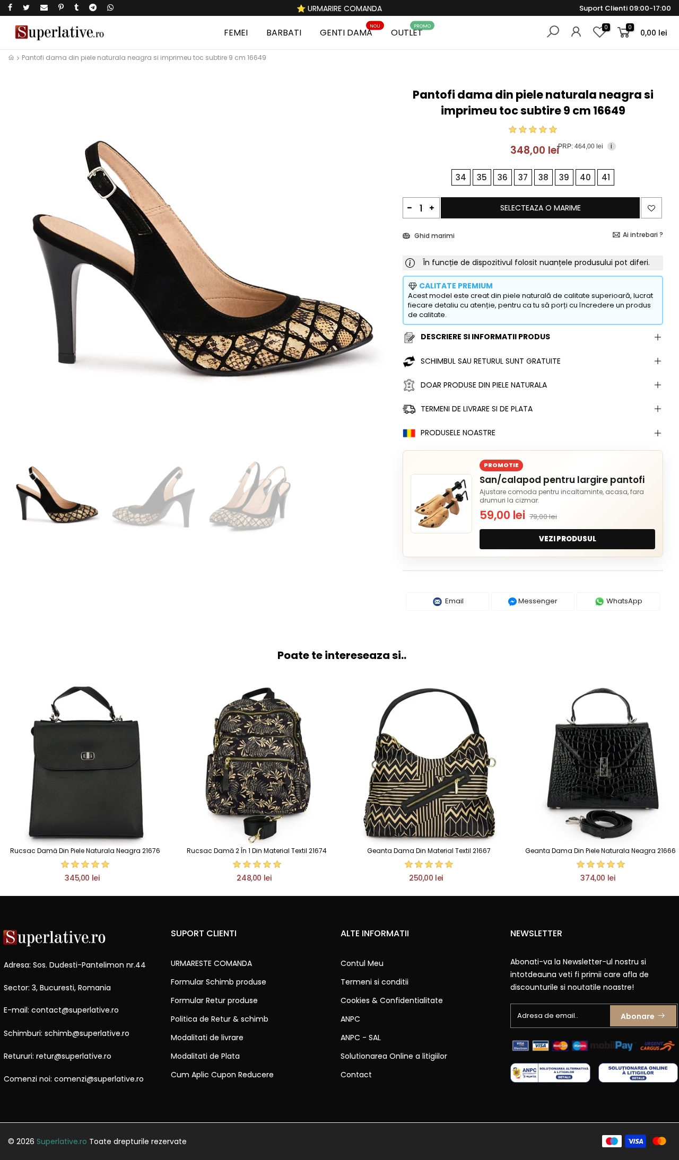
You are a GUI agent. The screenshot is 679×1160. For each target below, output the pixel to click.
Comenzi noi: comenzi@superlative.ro (74, 1079)
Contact (356, 1074)
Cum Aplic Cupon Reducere (222, 1074)
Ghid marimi (434, 235)
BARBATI (283, 33)
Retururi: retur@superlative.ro (57, 1056)
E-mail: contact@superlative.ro (61, 1010)
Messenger (537, 601)
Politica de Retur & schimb (219, 1019)
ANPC (350, 1019)
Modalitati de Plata (205, 1056)
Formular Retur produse (214, 1000)
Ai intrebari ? (643, 234)
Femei (236, 33)
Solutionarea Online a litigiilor (394, 1056)
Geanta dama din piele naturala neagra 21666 (600, 850)
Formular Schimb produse (218, 982)
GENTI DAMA (350, 31)
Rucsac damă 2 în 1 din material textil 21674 (257, 850)
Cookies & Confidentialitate (392, 1000)
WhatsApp (623, 601)
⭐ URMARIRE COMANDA (339, 8)
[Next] (377, 265)
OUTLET (411, 31)
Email (453, 601)
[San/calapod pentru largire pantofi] (441, 503)
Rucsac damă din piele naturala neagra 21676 (85, 850)
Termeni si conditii (374, 982)
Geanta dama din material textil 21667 (429, 850)
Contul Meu (362, 963)
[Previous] (25, 265)
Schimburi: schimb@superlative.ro (66, 1033)
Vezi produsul (567, 539)
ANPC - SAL (361, 1037)
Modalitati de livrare (207, 1037)
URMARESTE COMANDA (211, 963)
